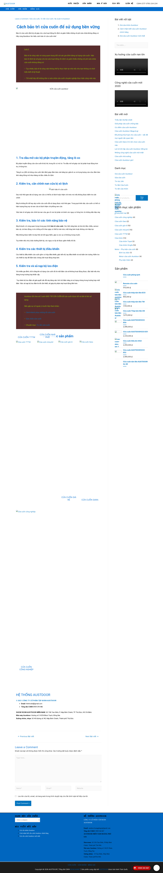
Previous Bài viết (26, 736)
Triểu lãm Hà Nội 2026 (123, 120)
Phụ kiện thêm (124, 260)
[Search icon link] (158, 9)
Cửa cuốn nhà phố (122, 230)
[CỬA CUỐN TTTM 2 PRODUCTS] (26, 342)
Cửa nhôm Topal (125, 241)
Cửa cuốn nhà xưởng (123, 156)
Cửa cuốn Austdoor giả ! (124, 160)
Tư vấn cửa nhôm (121, 189)
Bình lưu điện (124, 253)
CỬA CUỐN (72, 865)
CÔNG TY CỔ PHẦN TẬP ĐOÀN (95, 820)
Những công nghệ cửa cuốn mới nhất (129, 153)
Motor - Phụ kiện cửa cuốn (125, 249)
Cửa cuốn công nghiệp (123, 217)
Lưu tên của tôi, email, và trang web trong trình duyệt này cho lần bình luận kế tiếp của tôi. (53, 796)
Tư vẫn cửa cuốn (43, 325)
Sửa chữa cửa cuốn (33, 319)
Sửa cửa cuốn (35, 19)
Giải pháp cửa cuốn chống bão (126, 124)
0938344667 (75, 869)
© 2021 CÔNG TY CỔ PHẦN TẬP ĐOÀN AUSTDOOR (36, 701)
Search (141, 198)
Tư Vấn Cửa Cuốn (47, 19)
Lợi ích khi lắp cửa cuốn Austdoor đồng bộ (131, 149)
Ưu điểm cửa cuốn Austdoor (126, 127)
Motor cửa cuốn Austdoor (129, 256)
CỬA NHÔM (82, 865)
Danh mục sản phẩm (58, 336)
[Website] (88, 789)
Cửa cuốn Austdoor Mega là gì (126, 131)
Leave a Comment (21, 19)
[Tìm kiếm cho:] (131, 45)
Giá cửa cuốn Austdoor (124, 174)
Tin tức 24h (119, 181)
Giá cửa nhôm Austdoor (129, 25)
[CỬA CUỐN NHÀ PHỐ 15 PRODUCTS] (47, 342)
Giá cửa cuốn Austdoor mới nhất (132, 36)
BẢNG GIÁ (91, 865)
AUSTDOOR (88, 822)
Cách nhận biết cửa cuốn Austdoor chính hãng (34, 833)
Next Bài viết (91, 736)
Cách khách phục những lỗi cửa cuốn (40, 312)
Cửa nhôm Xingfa (126, 245)
